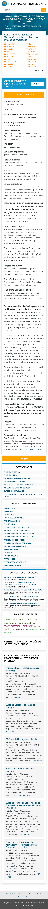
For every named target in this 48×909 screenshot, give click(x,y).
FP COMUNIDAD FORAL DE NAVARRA (18, 543)
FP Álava (29, 44)
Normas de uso (13, 893)
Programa (37, 83)
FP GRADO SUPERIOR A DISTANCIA (17, 478)
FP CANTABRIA (31, 59)
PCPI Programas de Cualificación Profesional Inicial (24, 495)
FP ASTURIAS (31, 49)
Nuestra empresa (24, 896)
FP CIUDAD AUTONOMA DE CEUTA (17, 527)
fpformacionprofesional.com (27, 902)
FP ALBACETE (9, 47)
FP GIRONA (8, 67)
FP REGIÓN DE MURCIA (12, 565)
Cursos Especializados (14, 491)
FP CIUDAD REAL (32, 62)
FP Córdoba (8, 64)
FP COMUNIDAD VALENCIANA (15, 546)
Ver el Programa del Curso (31, 449)
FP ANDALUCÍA (9, 508)
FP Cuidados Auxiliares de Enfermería (20, 577)
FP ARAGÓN (8, 511)
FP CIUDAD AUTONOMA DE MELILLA (18, 530)
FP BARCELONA (32, 54)
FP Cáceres (30, 57)
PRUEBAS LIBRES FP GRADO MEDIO (17, 488)
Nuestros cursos (34, 893)
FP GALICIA (8, 553)
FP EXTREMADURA (11, 549)
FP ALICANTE (31, 47)
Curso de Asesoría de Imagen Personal (21, 603)
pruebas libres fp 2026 (22, 629)
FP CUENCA (30, 64)
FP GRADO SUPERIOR (12, 472)
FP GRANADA (31, 67)
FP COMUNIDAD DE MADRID (14, 540)
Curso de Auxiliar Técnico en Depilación (21, 597)
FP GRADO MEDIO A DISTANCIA (15, 482)
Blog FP (24, 458)
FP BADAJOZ (31, 52)
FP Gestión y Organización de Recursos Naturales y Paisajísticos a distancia (21, 584)
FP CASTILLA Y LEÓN (12, 521)
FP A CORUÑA (9, 44)
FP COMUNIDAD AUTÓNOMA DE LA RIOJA (19, 537)
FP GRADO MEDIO (10, 475)
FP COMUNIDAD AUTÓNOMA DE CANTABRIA (21, 534)
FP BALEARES (9, 54)
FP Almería (8, 49)
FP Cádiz (7, 59)
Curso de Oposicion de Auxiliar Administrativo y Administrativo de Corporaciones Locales (21, 844)
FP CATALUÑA (9, 524)
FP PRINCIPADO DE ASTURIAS (15, 562)
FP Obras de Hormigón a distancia (21, 739)
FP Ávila (7, 52)
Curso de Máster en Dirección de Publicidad (23, 590)
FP (24, 24)
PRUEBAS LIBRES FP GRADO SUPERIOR (18, 485)
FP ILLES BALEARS (11, 556)
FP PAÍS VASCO (9, 559)
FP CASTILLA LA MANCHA (14, 518)
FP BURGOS (8, 57)
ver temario (14, 697)
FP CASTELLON (10, 62)
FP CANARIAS (9, 515)
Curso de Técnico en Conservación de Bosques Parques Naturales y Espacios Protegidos (24, 805)
